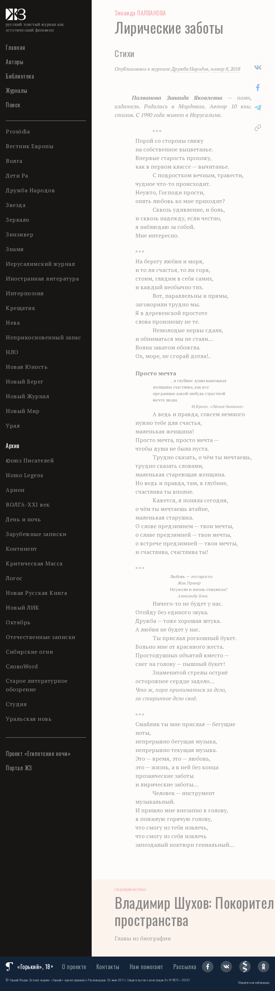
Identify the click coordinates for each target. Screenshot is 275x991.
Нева (13, 323)
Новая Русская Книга (36, 593)
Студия (16, 704)
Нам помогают (146, 966)
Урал (13, 425)
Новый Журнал (27, 396)
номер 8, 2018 (225, 68)
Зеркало (17, 220)
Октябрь (18, 622)
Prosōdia (18, 131)
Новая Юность (27, 367)
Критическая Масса (34, 563)
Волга (14, 161)
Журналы (17, 90)
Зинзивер (19, 234)
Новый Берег (25, 381)
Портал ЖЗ (19, 768)
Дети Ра (17, 175)
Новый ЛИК (22, 607)
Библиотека (20, 76)
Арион (15, 490)
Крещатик (20, 308)
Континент (21, 549)
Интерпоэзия (25, 293)
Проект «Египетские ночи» (38, 753)
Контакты (108, 966)
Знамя (15, 249)
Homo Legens (24, 475)
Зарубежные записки (36, 534)
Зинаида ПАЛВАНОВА (140, 13)
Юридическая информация (253, 982)
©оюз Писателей (30, 460)
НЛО (12, 352)
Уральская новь (29, 719)
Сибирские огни (29, 652)
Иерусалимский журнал (40, 264)
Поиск (13, 104)
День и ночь (23, 519)
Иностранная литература (42, 278)
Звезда (15, 205)
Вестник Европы (29, 146)
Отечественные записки (41, 637)
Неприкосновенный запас (43, 337)
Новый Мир (23, 411)
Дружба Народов (30, 190)
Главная (15, 47)
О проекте (74, 966)
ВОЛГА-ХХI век (28, 504)
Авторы (14, 61)
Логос (14, 578)
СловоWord (22, 666)
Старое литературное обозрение (37, 685)
